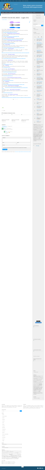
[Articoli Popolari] (38, 37)
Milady (4, 128)
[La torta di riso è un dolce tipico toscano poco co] (35, 275)
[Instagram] (38, 468)
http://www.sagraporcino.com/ (8, 75)
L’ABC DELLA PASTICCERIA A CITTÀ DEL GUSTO (39, 95)
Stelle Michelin (14, 457)
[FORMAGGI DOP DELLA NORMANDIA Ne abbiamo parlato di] (40, 171)
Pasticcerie (14, 12)
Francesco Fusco (38, 129)
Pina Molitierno (41, 386)
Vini (35, 140)
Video (34, 394)
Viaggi (3, 440)
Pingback (10, 126)
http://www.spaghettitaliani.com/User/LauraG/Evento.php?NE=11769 (13, 47)
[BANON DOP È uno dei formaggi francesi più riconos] (35, 230)
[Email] (41, 468)
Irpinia (41, 131)
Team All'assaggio (39, 139)
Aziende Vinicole (30, 12)
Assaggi (42, 124)
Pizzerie (18, 12)
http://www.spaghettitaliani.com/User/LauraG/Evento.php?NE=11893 (13, 84)
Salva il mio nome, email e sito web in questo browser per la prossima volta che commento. (15, 147)
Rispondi (5, 130)
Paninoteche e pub (35, 385)
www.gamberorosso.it (6, 67)
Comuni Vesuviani (39, 379)
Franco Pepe (41, 129)
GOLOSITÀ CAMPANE (39, 99)
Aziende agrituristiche (35, 125)
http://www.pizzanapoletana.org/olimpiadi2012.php (11, 36)
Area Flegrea (39, 124)
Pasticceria (40, 385)
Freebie (3, 424)
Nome (3, 142)
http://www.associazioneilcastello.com (9, 43)
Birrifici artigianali (38, 126)
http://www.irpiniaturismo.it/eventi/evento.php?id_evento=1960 (13, 39)
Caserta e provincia (9, 451)
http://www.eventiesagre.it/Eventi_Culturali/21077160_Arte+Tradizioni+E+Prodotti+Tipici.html (16, 97)
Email (18, 142)
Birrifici (34, 12)
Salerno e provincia (6, 457)
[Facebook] (37, 468)
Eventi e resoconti (39, 42)
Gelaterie (6, 12)
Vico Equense (41, 393)
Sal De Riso (37, 137)
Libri (34, 132)
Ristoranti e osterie (37, 137)
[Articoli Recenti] (35, 37)
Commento (4, 137)
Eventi (3, 422)
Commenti (5, 126)
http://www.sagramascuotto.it (7, 92)
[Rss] (42, 468)
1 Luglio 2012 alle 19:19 (8, 128)
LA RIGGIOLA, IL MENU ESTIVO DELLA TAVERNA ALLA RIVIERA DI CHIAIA (40, 79)
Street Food (25, 12)
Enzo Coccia (35, 128)
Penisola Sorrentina (36, 133)
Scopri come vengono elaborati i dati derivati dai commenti (23, 151)
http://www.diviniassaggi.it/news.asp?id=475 (10, 32)
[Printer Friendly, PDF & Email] (3, 107)
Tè (42, 392)
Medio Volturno (37, 384)
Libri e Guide (38, 65)
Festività (38, 380)
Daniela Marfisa (4, 19)
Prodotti (37, 134)
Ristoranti (21, 12)
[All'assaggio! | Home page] (7, 6)
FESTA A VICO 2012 (39, 110)
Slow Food (37, 138)
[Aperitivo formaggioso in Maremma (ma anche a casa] (40, 292)
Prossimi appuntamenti (5, 14)
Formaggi (34, 129)
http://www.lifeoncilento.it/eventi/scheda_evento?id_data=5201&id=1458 (14, 58)
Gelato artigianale (39, 130)
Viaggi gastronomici (36, 393)
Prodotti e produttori (39, 43)
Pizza (34, 134)
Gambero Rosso (35, 130)
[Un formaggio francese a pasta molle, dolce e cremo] (35, 163)
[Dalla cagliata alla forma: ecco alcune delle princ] (40, 210)
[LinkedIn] (40, 468)
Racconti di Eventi (8, 456)
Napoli (40, 132)
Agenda (4, 110)
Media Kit (3, 427)
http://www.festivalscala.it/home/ (8, 80)
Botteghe (3, 12)
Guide (35, 131)
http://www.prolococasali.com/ (8, 64)
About (3, 414)
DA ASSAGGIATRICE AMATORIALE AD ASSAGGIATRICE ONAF (39, 87)
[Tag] (41, 37)
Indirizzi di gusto (38, 131)
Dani (6, 131)
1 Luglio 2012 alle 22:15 (9, 131)
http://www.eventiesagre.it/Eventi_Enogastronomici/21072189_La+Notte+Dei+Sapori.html (15, 52)
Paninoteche (10, 12)
